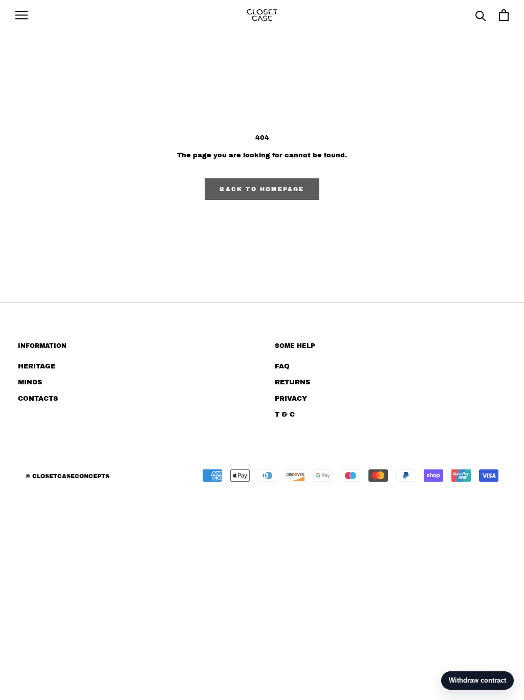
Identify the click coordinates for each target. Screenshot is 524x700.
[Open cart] (504, 15)
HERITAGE (36, 366)
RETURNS (292, 382)
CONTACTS (38, 398)
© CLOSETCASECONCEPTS (68, 476)
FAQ (282, 366)
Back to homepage (262, 189)
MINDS (30, 382)
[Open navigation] (21, 15)
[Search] (480, 15)
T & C (285, 414)
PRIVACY (291, 398)
